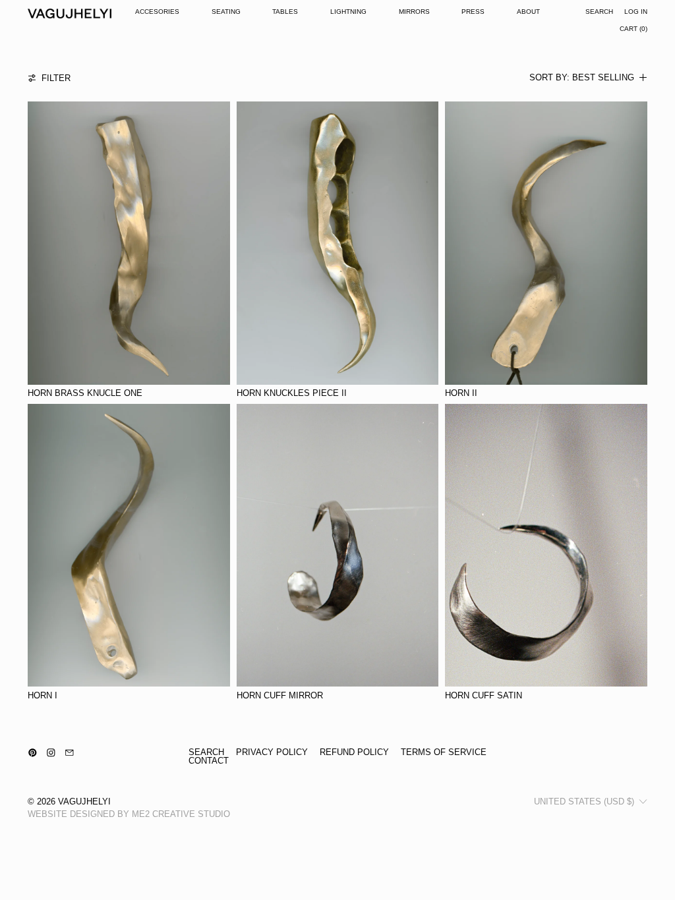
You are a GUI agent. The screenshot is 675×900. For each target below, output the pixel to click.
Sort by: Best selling (581, 77)
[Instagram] (51, 753)
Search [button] (599, 12)
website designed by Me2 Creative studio (129, 814)
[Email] (69, 753)
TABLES (285, 12)
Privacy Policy (272, 752)
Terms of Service (443, 752)
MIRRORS (414, 12)
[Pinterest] (33, 753)
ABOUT (528, 12)
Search (206, 752)
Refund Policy (354, 752)
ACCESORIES (157, 12)
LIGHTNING (348, 12)
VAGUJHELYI (84, 801)
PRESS (472, 12)
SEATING (226, 12)
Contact (209, 761)
